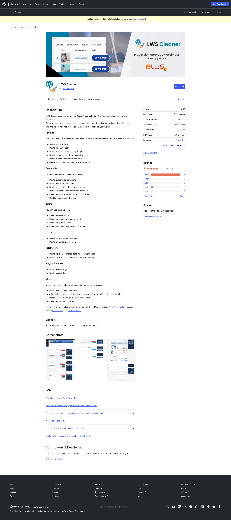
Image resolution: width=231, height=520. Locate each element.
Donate (142, 492)
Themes (55, 488)
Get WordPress (219, 4)
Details (51, 99)
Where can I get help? (55, 421)
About (12, 484)
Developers (100, 492)
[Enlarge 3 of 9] (71, 364)
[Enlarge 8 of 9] (133, 342)
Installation (78, 99)
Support (181, 99)
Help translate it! (139, 19)
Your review (148, 196)
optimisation (180, 146)
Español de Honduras (41, 507)
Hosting (13, 492)
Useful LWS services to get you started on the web (69, 436)
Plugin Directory (16, 12)
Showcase (56, 484)
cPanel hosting (74, 310)
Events (141, 488)
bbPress (185, 492)
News (12, 488)
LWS (172, 146)
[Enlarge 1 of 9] (71, 342)
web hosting (57, 310)
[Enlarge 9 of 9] (133, 367)
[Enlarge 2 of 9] (71, 352)
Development (94, 99)
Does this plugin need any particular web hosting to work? (71, 406)
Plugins (55, 492)
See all (182, 196)
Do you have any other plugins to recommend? (66, 428)
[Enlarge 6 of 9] (102, 349)
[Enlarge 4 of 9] (71, 377)
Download (179, 86)
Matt (184, 488)
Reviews (63, 99)
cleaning (166, 146)
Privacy (13, 496)
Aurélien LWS (68, 88)
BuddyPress (187, 496)
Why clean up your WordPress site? (61, 398)
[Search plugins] (35, 27)
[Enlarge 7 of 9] (102, 356)
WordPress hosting (117, 307)
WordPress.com (188, 484)
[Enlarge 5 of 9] (102, 342)
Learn (97, 484)
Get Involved (143, 484)
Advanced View (150, 152)
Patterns (55, 496)
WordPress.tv (101, 496)
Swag (141, 496)
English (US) (180, 140)
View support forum (152, 216)
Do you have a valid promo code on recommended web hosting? (75, 413)
